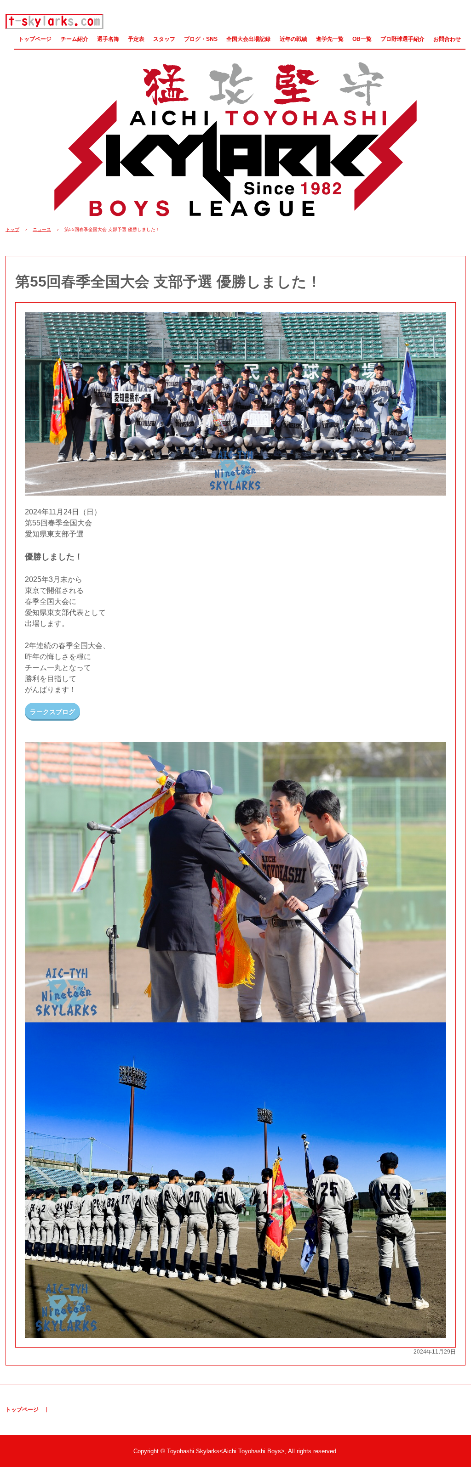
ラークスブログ (52, 712)
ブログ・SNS (201, 39)
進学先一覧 (330, 39)
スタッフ (164, 39)
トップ (12, 229)
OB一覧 (362, 39)
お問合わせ (447, 39)
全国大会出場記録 (248, 39)
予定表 (136, 39)
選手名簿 (108, 39)
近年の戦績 (293, 39)
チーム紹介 (74, 39)
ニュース (42, 229)
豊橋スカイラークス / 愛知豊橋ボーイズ (55, 21)
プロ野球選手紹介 (402, 39)
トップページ (35, 39)
